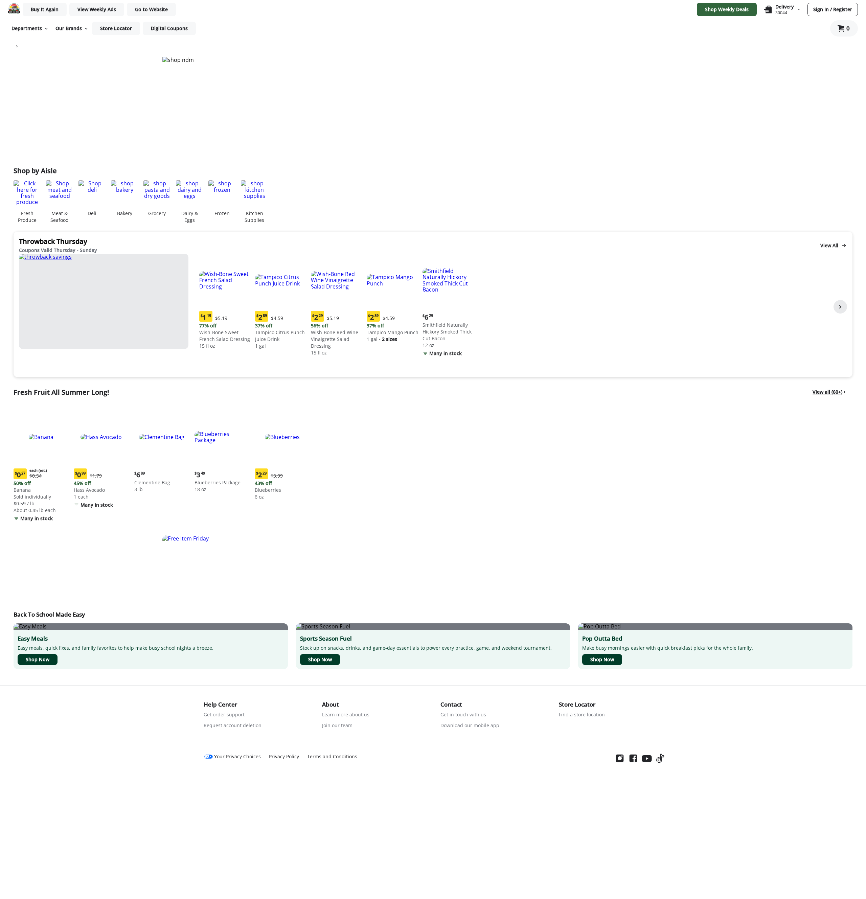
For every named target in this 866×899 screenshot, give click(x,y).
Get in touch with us (463, 714)
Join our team (337, 725)
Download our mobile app (469, 725)
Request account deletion (232, 725)
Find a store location (582, 714)
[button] (225, 302)
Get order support (224, 714)
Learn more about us (345, 714)
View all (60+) (827, 392)
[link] (96, 9)
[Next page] (840, 307)
